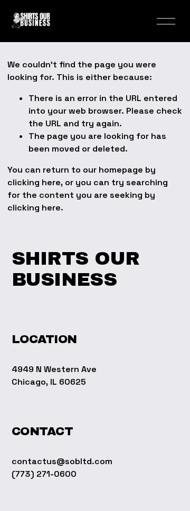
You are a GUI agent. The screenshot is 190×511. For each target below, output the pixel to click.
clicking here (34, 182)
